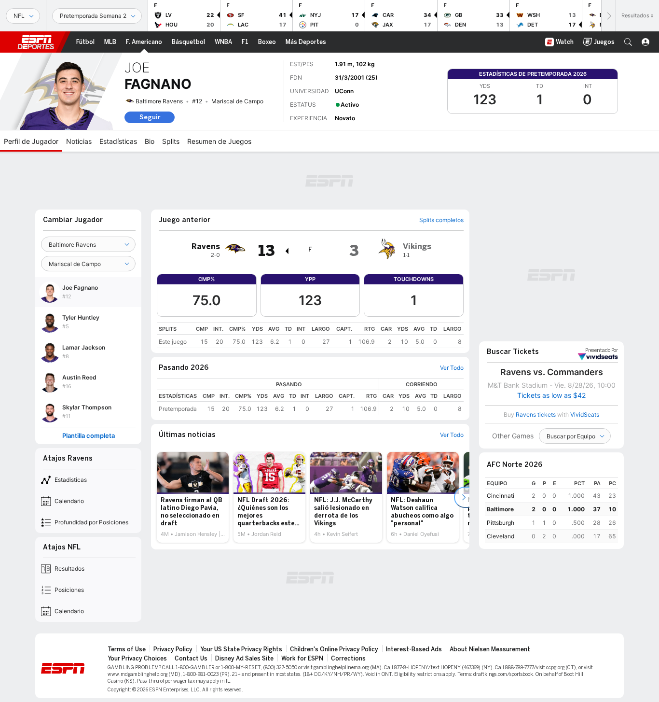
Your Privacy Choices (137, 658)
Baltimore (500, 509)
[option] (193, 497)
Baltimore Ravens (159, 101)
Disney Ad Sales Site (244, 658)
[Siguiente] (608, 15)
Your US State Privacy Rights (241, 649)
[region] (310, 335)
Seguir (149, 117)
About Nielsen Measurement (490, 649)
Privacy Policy (172, 649)
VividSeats (601, 350)
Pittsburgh (500, 522)
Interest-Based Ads (414, 649)
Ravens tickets (536, 414)
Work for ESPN (302, 658)
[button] (628, 42)
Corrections (348, 658)
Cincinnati (500, 495)
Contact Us (191, 658)
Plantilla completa (88, 435)
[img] (286, 251)
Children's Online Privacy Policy (334, 649)
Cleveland (500, 536)
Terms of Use (127, 649)
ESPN (35, 42)
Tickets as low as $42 (551, 395)
